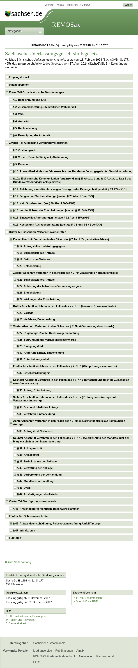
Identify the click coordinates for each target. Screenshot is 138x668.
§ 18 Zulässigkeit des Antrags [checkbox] (36, 252)
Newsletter (86, 656)
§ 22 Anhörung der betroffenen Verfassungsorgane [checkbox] (49, 286)
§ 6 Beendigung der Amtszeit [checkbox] (31, 135)
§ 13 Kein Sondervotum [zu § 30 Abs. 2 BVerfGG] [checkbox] (44, 203)
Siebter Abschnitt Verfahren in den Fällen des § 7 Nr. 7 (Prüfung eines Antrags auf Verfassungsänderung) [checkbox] (64, 399)
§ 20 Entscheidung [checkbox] (29, 265)
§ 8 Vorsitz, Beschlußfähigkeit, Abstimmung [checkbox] (40, 157)
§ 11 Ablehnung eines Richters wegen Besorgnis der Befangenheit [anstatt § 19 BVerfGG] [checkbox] (69, 189)
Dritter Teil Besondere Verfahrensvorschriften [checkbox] (37, 231)
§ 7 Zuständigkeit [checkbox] (24, 150)
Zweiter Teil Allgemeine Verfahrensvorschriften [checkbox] (38, 142)
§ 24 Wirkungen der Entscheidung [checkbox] (38, 299)
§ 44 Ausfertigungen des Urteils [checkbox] (37, 494)
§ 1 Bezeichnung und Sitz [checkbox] (29, 99)
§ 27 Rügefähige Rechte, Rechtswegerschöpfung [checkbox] (48, 333)
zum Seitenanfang (19, 562)
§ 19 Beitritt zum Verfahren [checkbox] (34, 259)
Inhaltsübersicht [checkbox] (19, 84)
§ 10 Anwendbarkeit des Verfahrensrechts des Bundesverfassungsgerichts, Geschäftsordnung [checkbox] (72, 171)
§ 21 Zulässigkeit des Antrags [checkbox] (36, 279)
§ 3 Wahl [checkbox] (18, 113)
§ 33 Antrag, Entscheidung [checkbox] (34, 390)
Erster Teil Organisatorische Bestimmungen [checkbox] (36, 92)
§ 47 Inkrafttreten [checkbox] (24, 530)
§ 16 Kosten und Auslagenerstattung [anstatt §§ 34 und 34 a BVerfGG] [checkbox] (57, 224)
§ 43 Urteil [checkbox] (24, 487)
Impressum (72, 5)
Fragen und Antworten (21, 619)
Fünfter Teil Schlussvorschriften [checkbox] (29, 516)
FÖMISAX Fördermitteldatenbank (54, 656)
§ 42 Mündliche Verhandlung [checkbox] (35, 481)
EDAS (37, 662)
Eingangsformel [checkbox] (19, 77)
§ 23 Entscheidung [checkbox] (29, 292)
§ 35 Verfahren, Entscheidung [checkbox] (36, 413)
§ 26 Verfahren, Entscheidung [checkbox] (36, 319)
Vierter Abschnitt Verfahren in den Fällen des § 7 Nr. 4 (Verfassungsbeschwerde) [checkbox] (63, 326)
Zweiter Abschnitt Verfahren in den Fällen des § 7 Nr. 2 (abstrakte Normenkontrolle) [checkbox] (65, 272)
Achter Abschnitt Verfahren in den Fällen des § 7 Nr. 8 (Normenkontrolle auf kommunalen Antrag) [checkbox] (69, 422)
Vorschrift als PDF (87, 601)
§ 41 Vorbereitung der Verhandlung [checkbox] (39, 474)
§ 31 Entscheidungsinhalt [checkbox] (33, 359)
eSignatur (85, 5)
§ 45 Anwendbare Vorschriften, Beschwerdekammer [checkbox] (46, 508)
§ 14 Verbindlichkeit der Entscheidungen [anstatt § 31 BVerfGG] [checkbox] (53, 210)
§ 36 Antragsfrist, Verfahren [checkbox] (34, 431)
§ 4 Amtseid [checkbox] (21, 121)
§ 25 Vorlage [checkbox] (25, 312)
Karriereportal (105, 656)
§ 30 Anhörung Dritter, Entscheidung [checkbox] (40, 352)
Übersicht (49, 5)
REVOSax (66, 24)
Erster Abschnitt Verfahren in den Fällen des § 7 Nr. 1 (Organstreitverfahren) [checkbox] (61, 239)
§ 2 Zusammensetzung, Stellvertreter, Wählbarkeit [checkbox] (44, 106)
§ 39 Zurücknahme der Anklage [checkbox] (37, 461)
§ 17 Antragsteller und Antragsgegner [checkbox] (41, 246)
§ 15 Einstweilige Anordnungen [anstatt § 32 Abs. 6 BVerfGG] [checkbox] (51, 217)
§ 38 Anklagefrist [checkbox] (28, 454)
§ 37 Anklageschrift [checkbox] (29, 448)
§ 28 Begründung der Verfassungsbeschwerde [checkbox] (46, 339)
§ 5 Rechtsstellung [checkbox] (25, 128)
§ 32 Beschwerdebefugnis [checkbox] (33, 372)
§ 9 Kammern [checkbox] (21, 164)
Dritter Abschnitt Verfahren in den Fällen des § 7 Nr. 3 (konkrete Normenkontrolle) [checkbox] (64, 306)
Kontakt (60, 5)
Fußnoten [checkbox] (15, 537)
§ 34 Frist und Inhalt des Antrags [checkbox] (38, 407)
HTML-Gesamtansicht (89, 597)
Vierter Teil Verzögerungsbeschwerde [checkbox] (32, 501)
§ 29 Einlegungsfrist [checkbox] (30, 346)
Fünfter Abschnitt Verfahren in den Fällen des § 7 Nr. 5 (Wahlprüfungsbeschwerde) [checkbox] (65, 366)
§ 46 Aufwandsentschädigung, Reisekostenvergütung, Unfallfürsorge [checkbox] (56, 523)
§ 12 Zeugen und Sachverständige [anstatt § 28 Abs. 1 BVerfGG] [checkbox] (53, 196)
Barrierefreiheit (17, 623)
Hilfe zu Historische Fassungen (27, 616)
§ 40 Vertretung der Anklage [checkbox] (35, 467)
